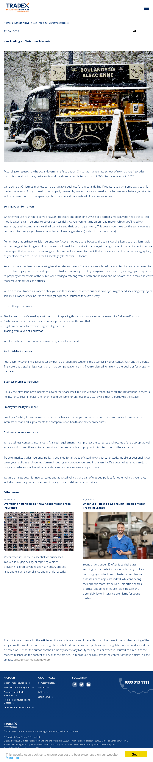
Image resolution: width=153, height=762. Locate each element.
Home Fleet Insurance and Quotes (17, 701)
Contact (42, 687)
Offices (41, 692)
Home (7, 22)
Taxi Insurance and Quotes (17, 687)
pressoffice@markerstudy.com (32, 659)
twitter (81, 684)
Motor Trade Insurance (15, 682)
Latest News (21, 22)
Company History (46, 682)
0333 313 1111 (137, 682)
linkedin (88, 684)
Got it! (136, 754)
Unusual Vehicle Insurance (17, 707)
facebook (74, 684)
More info (12, 757)
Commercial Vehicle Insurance (14, 693)
